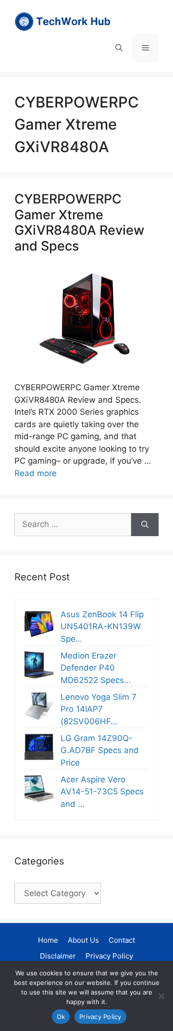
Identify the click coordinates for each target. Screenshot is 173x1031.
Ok (61, 1016)
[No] (161, 996)
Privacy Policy (109, 955)
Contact (122, 940)
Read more (35, 473)
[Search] (145, 524)
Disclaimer (58, 955)
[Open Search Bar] (119, 48)
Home (48, 940)
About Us (83, 940)
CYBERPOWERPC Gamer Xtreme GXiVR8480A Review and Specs (79, 222)
